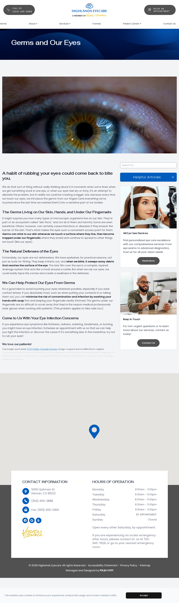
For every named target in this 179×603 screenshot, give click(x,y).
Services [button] (64, 23)
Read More (148, 260)
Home (3, 23)
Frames (96, 23)
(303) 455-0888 (42, 501)
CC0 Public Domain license (42, 349)
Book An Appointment (162, 9)
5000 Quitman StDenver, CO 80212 (43, 491)
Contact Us (169, 23)
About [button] (32, 23)
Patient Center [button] (131, 23)
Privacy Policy (128, 565)
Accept (144, 595)
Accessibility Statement (102, 565)
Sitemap (145, 565)
